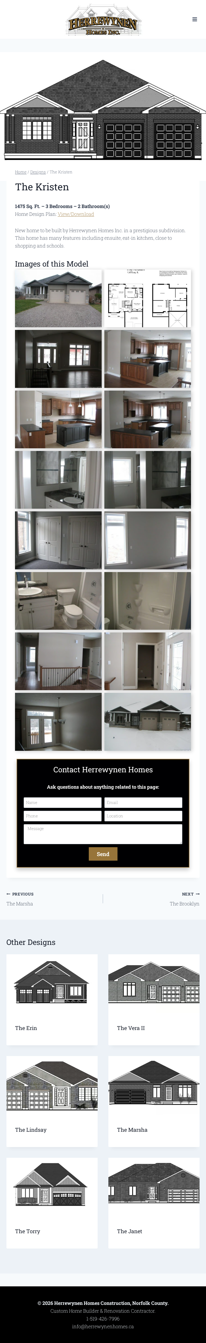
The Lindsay (31, 1129)
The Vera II (131, 1027)
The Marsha (20, 899)
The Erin (26, 1027)
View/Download (76, 214)
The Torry (27, 1231)
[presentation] (52, 984)
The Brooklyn (185, 899)
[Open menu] (195, 19)
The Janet (129, 1231)
